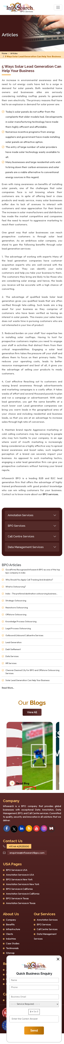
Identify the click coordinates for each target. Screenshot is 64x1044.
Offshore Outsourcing (16, 614)
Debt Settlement (13, 649)
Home (4, 53)
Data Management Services (26, 547)
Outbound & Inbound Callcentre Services (24, 635)
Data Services (12, 656)
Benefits (10, 924)
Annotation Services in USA (20, 874)
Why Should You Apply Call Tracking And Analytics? (29, 579)
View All (32, 712)
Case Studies (12, 943)
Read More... (8, 688)
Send (34, 1030)
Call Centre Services (21, 536)
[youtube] (36, 828)
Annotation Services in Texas (20, 903)
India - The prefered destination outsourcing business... (32, 593)
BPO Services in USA (16, 869)
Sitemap (10, 952)
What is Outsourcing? (16, 586)
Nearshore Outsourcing (17, 607)
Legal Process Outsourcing (18, 628)
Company (11, 919)
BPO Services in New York (19, 879)
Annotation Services (20, 515)
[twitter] (14, 828)
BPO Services (16, 525)
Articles (14, 53)
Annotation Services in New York (22, 884)
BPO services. (51, 494)
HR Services (11, 663)
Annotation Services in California (22, 893)
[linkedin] (21, 828)
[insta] (44, 828)
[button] (58, 959)
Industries (11, 938)
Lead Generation (14, 642)
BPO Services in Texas (17, 898)
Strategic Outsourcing (16, 600)
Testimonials (12, 948)
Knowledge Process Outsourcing (21, 621)
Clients (9, 933)
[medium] (51, 828)
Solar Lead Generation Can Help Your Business (28, 680)
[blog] (29, 828)
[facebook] (7, 828)
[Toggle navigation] (58, 7)
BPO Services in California (19, 888)
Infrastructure (13, 929)
